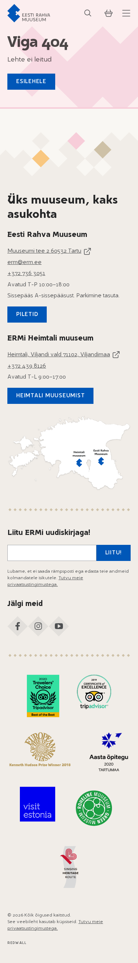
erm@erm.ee (24, 262)
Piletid (27, 314)
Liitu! (113, 553)
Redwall (16, 943)
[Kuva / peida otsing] (88, 13)
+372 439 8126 (26, 366)
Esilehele (31, 82)
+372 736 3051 (26, 273)
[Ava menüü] (126, 13)
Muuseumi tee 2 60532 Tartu (44, 251)
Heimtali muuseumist (50, 396)
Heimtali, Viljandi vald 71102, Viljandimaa (58, 355)
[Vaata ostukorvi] (108, 13)
